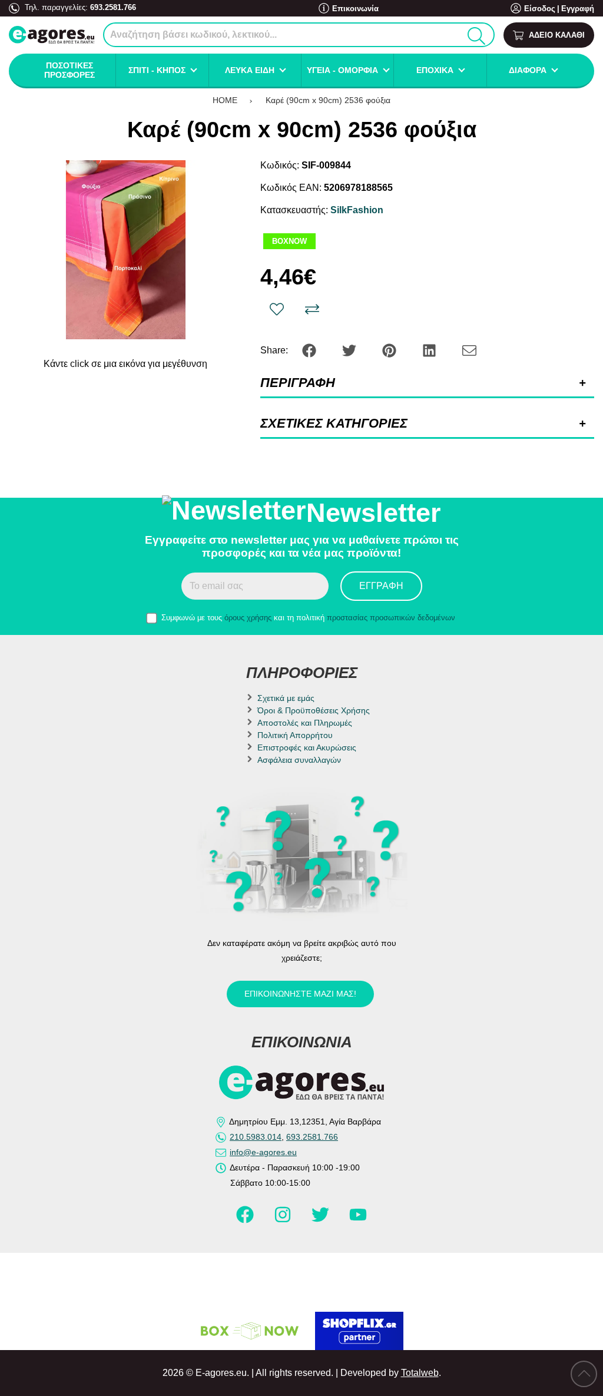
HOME (225, 100)
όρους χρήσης (247, 617)
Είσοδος (539, 8)
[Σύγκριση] (312, 309)
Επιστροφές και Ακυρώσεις (306, 747)
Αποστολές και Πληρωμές (304, 722)
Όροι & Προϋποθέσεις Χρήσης (313, 710)
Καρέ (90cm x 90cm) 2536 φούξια (328, 100)
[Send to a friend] (469, 350)
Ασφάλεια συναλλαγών (299, 760)
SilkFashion (356, 210)
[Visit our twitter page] (322, 1219)
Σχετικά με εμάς (285, 698)
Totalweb (420, 1373)
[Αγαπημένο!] (276, 309)
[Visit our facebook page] (246, 1219)
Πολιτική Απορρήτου (295, 735)
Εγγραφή (577, 8)
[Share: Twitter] (350, 350)
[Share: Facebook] (310, 350)
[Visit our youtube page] (358, 1219)
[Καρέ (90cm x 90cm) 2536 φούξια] (126, 250)
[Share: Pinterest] (390, 350)
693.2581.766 (113, 7)
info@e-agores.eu (263, 1152)
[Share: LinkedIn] (430, 350)
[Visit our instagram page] (284, 1219)
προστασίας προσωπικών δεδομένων (391, 617)
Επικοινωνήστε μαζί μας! (300, 993)
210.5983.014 (255, 1137)
